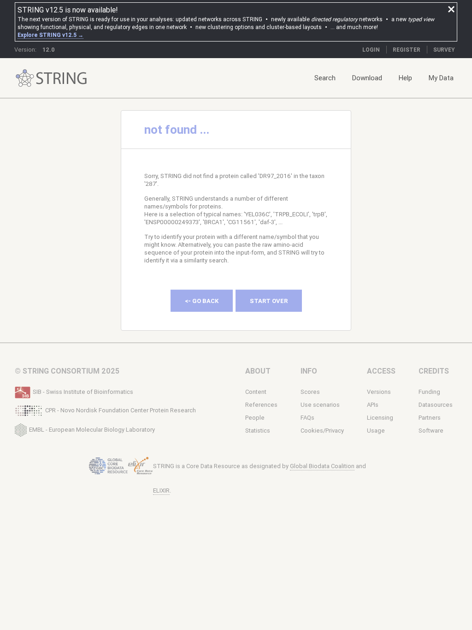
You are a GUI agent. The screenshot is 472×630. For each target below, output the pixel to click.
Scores (310, 392)
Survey (444, 49)
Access (381, 370)
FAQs (307, 418)
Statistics (257, 430)
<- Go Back (201, 301)
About (258, 370)
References (261, 405)
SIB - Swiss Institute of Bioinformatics (83, 392)
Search (325, 77)
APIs (372, 405)
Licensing (380, 418)
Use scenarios (320, 405)
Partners (430, 418)
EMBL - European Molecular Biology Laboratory (92, 429)
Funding (429, 392)
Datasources (436, 405)
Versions (379, 392)
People (255, 418)
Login (371, 49)
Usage (376, 430)
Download (367, 77)
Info (309, 370)
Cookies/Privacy (322, 430)
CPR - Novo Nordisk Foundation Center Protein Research (120, 410)
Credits (434, 370)
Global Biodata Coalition (322, 466)
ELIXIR (161, 490)
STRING (25, 78)
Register (406, 49)
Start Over (269, 301)
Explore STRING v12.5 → (50, 34)
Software (431, 430)
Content (255, 392)
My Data (441, 77)
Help (405, 77)
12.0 (48, 49)
